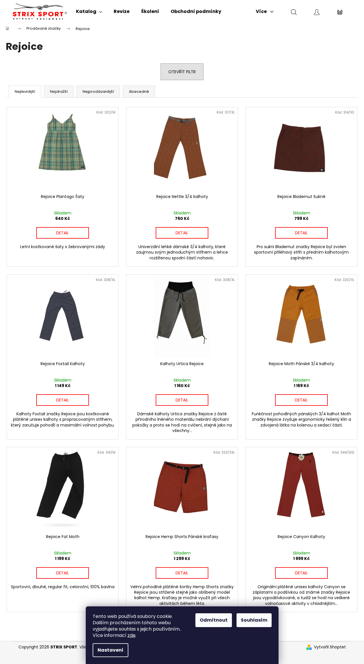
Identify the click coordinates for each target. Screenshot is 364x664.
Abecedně (139, 91)
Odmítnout (214, 620)
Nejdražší (59, 91)
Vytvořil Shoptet (330, 647)
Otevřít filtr (182, 72)
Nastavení (110, 650)
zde (131, 635)
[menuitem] (89, 11)
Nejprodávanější (98, 91)
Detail (62, 233)
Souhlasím (254, 620)
